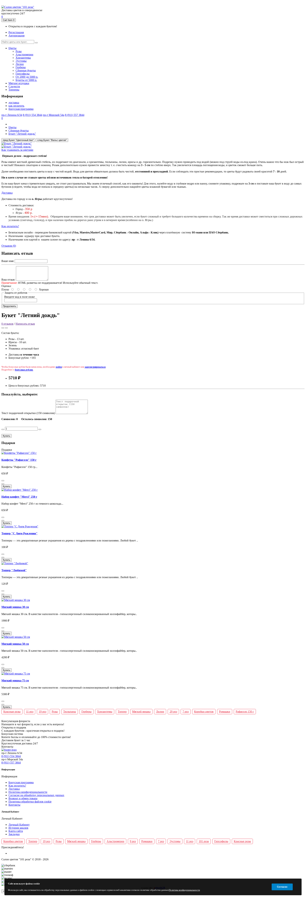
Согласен (282, 886)
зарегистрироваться (95, 366)
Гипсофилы (23, 73)
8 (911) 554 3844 (143, 3)
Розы (19, 51)
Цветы (12, 48)
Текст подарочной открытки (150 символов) (28, 413)
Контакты (14, 804)
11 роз (29, 711)
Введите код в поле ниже (19, 296)
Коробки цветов (204, 711)
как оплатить (16, 105)
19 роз (42, 711)
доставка (13, 102)
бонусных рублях (24, 369)
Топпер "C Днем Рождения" (19, 533)
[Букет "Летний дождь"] (16, 143)
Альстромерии (24, 54)
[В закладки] (2, 327)
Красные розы (12, 711)
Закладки (14, 834)
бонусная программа (20, 108)
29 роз (173, 711)
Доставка (7, 192)
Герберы (21, 67)
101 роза (204, 841)
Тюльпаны (69, 711)
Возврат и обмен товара (22, 798)
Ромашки (224, 711)
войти (59, 366)
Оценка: (6, 285)
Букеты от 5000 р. (26, 80)
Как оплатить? (10, 226)
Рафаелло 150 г (245, 711)
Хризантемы (23, 57)
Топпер (122, 711)
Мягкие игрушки (18, 83)
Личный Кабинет (19, 824)
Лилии (20, 64)
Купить (6, 436)
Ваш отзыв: (8, 279)
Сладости (14, 86)
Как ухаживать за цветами (17, 149)
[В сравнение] (6, 327)
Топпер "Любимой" (14, 570)
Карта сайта (15, 830)
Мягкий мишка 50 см (15, 643)
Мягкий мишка (141, 711)
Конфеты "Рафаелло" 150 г (18, 459)
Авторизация (16, 35)
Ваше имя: (7, 260)
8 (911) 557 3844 (181, 3)
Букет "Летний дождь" (22, 133)
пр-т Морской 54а (162, 3)
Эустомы (21, 60)
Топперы (13, 89)
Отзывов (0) (8, 245)
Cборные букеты (26, 70)
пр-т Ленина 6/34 (124, 3)
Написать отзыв (25, 323)
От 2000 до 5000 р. (27, 76)
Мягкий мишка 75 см (15, 680)
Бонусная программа (21, 782)
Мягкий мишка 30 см (15, 606)
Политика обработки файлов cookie (30, 801)
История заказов (18, 827)
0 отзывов (7, 323)
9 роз (133, 841)
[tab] (153, 150)
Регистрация (16, 32)
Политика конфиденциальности (27, 791)
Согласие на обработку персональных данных (36, 795)
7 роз (186, 711)
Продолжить (9, 306)
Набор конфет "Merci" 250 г (19, 496)
